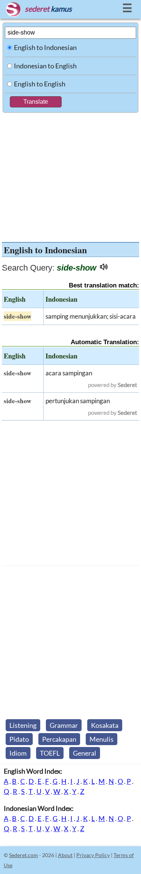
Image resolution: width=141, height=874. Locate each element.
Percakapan (59, 739)
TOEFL (50, 753)
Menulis (101, 739)
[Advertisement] (70, 175)
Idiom (18, 753)
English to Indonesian (45, 47)
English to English (39, 84)
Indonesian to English (45, 66)
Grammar (64, 725)
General (84, 753)
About (65, 855)
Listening (22, 725)
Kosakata (104, 725)
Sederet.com (23, 855)
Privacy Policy (93, 855)
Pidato (19, 739)
